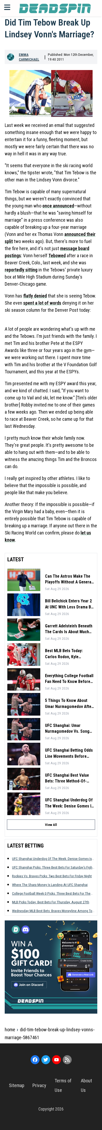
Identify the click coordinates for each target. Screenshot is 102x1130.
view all (51, 824)
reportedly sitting (21, 269)
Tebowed (57, 255)
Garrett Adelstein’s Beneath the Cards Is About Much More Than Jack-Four (68, 629)
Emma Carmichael (29, 56)
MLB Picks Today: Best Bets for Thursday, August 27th (50, 902)
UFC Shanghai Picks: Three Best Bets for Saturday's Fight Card (52, 867)
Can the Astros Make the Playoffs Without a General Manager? (68, 579)
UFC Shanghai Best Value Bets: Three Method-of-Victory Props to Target (67, 778)
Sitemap (16, 1085)
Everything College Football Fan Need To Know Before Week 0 (69, 679)
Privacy (39, 1085)
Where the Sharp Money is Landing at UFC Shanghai (50, 885)
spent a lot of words (42, 303)
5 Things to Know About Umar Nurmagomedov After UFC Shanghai (69, 704)
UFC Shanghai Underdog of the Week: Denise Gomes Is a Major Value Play (69, 803)
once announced (58, 206)
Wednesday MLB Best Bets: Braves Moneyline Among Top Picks (53, 911)
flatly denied (35, 296)
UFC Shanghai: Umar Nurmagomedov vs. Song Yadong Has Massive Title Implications (67, 729)
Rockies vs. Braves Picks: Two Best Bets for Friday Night (52, 876)
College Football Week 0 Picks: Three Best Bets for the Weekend (51, 893)
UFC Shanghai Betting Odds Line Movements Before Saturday (69, 753)
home (10, 1029)
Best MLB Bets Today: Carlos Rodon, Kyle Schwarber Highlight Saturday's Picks (64, 654)
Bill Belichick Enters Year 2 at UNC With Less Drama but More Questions (69, 604)
